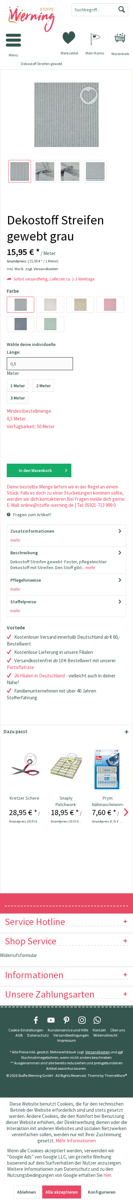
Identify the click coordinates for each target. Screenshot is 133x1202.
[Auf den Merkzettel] (31, 759)
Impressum (66, 1040)
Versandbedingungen (71, 1035)
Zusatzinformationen (32, 531)
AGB (19, 1035)
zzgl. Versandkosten (41, 268)
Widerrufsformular (18, 955)
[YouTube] (51, 1020)
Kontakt (99, 1030)
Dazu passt (15, 731)
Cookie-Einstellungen (25, 1030)
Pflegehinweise (25, 580)
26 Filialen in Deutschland (39, 676)
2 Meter (43, 386)
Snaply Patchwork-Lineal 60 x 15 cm (66, 801)
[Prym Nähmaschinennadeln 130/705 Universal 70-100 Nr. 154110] (107, 769)
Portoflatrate (20, 667)
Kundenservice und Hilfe (68, 1030)
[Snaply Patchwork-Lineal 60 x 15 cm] (66, 769)
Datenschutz (38, 1035)
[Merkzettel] (69, 37)
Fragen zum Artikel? (31, 514)
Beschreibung (24, 553)
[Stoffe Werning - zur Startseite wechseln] (33, 19)
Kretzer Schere (24, 798)
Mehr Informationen (76, 1141)
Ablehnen (26, 1192)
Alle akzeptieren (62, 1192)
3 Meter (17, 398)
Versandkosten (97, 1051)
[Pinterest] (66, 1020)
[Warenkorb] (120, 37)
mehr (15, 540)
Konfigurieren (102, 1192)
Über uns (117, 1030)
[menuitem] (120, 37)
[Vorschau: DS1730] (19, 171)
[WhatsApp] (97, 1020)
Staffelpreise (23, 602)
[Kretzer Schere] (24, 769)
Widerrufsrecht (105, 1035)
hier (107, 1175)
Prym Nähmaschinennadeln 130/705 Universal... (107, 801)
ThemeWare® (116, 1075)
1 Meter (17, 386)
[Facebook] (35, 1020)
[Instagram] (82, 1020)
